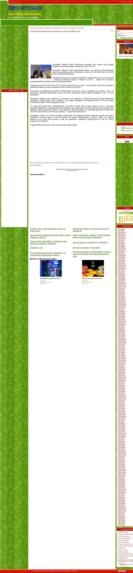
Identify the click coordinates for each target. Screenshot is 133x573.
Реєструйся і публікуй (56, 22)
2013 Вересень (122, 283)
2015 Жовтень (122, 322)
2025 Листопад (122, 511)
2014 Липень (121, 299)
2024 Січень (121, 476)
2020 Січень (121, 402)
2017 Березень (122, 349)
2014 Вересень (122, 302)
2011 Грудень (121, 251)
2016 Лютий (121, 328)
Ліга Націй (121, 563)
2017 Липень (121, 355)
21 (124, 220)
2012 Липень (121, 261)
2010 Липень (121, 233)
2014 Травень (121, 296)
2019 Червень (121, 391)
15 (127, 218)
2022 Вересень (122, 451)
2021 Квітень (121, 425)
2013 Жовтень (122, 285)
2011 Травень (121, 246)
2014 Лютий (121, 291)
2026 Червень (121, 521)
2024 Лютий (121, 478)
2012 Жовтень (122, 266)
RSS (131, 1)
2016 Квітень (121, 331)
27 (122, 222)
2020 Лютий (121, 403)
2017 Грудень (121, 363)
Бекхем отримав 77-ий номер (86, 248)
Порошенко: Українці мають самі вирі (89, 162)
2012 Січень (121, 252)
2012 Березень (122, 255)
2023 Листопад (122, 473)
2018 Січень (121, 364)
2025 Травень (121, 501)
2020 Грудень (121, 419)
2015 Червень (121, 316)
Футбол (123, 126)
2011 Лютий (121, 241)
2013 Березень (122, 274)
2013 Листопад (122, 286)
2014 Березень (122, 293)
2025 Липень (121, 504)
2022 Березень (122, 442)
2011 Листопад (122, 249)
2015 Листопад (122, 324)
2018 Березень (122, 367)
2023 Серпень (122, 469)
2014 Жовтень (122, 303)
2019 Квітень (121, 388)
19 (119, 220)
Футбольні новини (123, 532)
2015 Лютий (121, 310)
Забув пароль (123, 37)
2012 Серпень (122, 263)
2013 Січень (121, 271)
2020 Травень (121, 408)
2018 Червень (121, 372)
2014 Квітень (121, 294)
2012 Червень (121, 260)
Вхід (49, 22)
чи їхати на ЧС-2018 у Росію (74, 162)
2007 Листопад (122, 232)
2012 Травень (121, 258)
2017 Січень (121, 345)
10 (131, 216)
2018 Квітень (121, 369)
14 (124, 218)
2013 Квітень (121, 275)
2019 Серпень (122, 394)
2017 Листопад (122, 361)
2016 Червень (121, 335)
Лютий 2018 (127, 211)
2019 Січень (121, 383)
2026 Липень (121, 523)
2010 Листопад (122, 237)
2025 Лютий (121, 497)
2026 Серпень (122, 525)
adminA (63, 162)
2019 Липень (121, 392)
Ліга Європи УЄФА (123, 542)
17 (131, 218)
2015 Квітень (121, 313)
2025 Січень (121, 495)
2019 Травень (121, 389)
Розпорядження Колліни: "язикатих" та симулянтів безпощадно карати (48, 254)
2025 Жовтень (122, 509)
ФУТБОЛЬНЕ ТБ (123, 557)
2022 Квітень (121, 444)
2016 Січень (121, 327)
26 (119, 222)
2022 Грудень (121, 456)
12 (44, 27)
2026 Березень (122, 517)
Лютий (40, 27)
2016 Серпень (122, 338)
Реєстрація (42, 22)
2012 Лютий (121, 254)
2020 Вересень (122, 414)
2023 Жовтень (122, 472)
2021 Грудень (121, 437)
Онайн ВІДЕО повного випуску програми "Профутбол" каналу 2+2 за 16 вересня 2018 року (51, 278)
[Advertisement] (14, 58)
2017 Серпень (122, 356)
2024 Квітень (121, 481)
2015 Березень (122, 311)
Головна (33, 22)
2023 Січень (121, 458)
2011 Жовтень (122, 247)
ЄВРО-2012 (122, 548)
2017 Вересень (122, 358)
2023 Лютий (121, 459)
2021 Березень (122, 423)
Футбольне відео (123, 550)
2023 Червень (121, 465)
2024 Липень (121, 486)
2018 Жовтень (122, 378)
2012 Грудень (121, 269)
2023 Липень (121, 467)
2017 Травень (121, 352)
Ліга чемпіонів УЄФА (124, 540)
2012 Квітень (121, 257)
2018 (36, 27)
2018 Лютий (121, 366)
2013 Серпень (122, 282)
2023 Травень (121, 464)
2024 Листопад (122, 492)
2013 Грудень (121, 288)
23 (129, 220)
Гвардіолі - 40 (36, 248)
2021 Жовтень (122, 434)
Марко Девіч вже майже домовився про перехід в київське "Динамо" (48, 242)
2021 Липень (121, 430)
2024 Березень (122, 479)
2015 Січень (121, 308)
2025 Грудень (121, 512)
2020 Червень (121, 409)
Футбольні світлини (124, 552)
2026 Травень (121, 520)
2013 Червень (121, 279)
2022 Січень (121, 439)
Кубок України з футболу (125, 538)
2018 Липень (121, 374)
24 (131, 220)
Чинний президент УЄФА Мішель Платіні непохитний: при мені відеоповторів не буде (92, 254)
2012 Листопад (122, 268)
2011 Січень (121, 240)
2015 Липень (121, 317)
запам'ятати (122, 35)
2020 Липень (121, 411)
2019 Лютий (121, 384)
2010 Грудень (121, 238)
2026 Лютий (121, 515)
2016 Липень (121, 336)
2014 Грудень (121, 307)
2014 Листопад (122, 305)
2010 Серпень (122, 235)
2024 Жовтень (122, 490)
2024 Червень (121, 484)
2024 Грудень (121, 493)
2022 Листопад (122, 454)
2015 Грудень (121, 325)
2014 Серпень (122, 300)
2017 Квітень (121, 350)
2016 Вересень (122, 339)
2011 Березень (122, 243)
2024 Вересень (122, 489)
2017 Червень (121, 353)
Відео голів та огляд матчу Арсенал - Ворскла (93, 278)
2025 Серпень (122, 506)
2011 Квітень (121, 244)
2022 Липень (121, 448)
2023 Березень (122, 461)
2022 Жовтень (122, 453)
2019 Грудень (121, 400)
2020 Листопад (122, 417)
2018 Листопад (122, 380)
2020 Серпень (122, 412)
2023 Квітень (121, 462)
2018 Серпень (122, 375)
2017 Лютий (121, 347)
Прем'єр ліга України (124, 536)
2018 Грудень (121, 381)
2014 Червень (121, 297)
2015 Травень (121, 314)
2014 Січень (121, 289)
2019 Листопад (122, 398)
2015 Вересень (122, 321)
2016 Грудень (121, 344)
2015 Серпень (122, 319)
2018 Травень (121, 370)
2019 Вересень (122, 395)
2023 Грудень (121, 475)
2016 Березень (122, 330)
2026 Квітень (121, 518)
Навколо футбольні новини (126, 554)
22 (127, 220)
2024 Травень (121, 483)
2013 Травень (121, 277)
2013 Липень (121, 280)
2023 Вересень (122, 470)
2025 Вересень (122, 507)
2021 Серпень (122, 431)
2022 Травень (121, 445)
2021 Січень (121, 420)
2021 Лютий (121, 422)
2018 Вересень (122, 377)
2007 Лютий (121, 230)
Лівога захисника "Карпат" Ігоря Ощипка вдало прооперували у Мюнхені (91, 236)
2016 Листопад (122, 342)
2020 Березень (122, 405)
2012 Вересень (122, 265)
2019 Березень (122, 386)
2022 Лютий (121, 440)
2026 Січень (121, 514)
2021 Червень (121, 428)
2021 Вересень (122, 433)
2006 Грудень (121, 229)
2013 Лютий (121, 272)
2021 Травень (121, 426)
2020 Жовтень (122, 416)
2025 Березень (122, 498)
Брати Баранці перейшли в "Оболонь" (90, 242)
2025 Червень (121, 503)
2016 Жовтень (122, 341)
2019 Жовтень (122, 397)
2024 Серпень (122, 487)
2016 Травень (121, 333)
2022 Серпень (122, 450)
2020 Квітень (121, 406)
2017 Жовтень (122, 360)
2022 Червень (121, 447)
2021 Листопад (122, 436)
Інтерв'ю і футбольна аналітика (42, 162)
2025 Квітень (121, 500)
